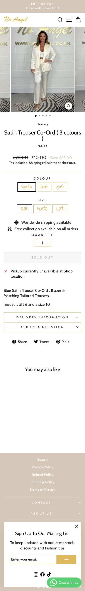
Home (41, 124)
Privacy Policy (42, 467)
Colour (42, 178)
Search (42, 459)
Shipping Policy (42, 482)
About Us (41, 513)
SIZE (43, 200)
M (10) (42, 208)
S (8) (24, 208)
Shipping (35, 163)
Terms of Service (43, 489)
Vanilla (26, 187)
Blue (44, 187)
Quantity (42, 235)
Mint (60, 187)
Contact (41, 502)
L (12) (60, 208)
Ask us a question (42, 327)
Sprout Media (42, 587)
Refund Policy (42, 474)
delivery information (42, 317)
